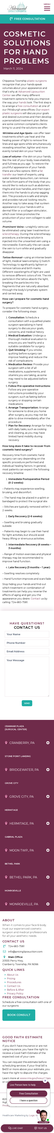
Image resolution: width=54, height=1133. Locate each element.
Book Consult (18, 1015)
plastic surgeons (37, 80)
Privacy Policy (15, 993)
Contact (35, 598)
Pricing (11, 978)
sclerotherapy (10, 234)
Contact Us (13, 986)
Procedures (14, 982)
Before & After (15, 989)
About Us (12, 974)
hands (22, 102)
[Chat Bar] (27, 1128)
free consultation (28, 106)
